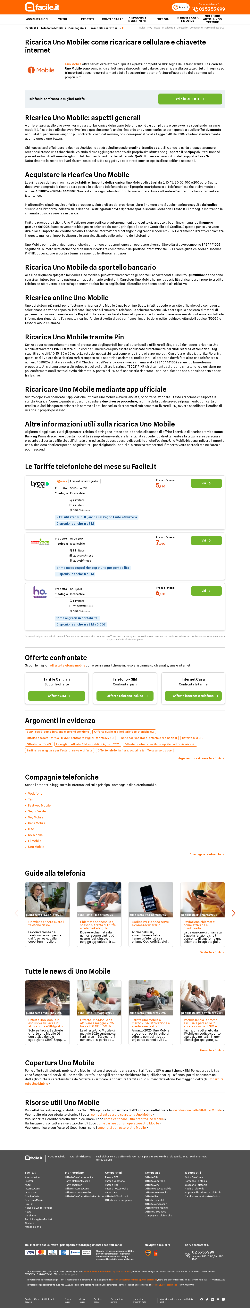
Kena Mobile (36, 823)
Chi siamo (30, 1215)
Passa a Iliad (112, 1184)
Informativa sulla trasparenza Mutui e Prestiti (176, 1300)
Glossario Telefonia (196, 1184)
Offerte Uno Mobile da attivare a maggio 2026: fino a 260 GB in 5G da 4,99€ (97, 1024)
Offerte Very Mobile (156, 1204)
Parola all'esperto (214, 27)
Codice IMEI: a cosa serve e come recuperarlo (150, 923)
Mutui (62, 19)
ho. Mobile (35, 835)
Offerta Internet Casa (77, 1188)
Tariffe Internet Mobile (77, 1181)
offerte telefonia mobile (67, 665)
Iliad (31, 829)
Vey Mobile (35, 817)
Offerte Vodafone (155, 1181)
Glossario (182, 27)
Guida (142, 27)
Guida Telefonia (194, 1177)
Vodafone (35, 793)
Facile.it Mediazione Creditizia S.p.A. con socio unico (134, 1280)
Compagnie (76, 28)
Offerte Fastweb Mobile (158, 1188)
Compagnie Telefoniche (158, 1215)
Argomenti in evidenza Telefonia (203, 1192)
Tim (31, 799)
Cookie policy (82, 1300)
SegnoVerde (37, 811)
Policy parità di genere (117, 1300)
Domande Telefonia (196, 1181)
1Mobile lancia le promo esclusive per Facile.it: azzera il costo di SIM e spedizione (201, 1024)
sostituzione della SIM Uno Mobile (196, 1110)
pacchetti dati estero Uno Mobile (121, 1128)
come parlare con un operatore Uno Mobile (128, 1123)
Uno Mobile (73, 64)
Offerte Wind (152, 1184)
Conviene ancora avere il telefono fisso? (46, 923)
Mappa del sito (33, 1226)
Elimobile (34, 841)
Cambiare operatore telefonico (202, 1196)
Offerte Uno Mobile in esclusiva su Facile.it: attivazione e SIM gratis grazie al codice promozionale (45, 1026)
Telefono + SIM (125, 679)
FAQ (149, 27)
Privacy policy (67, 1300)
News (157, 27)
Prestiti (87, 19)
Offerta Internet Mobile (78, 1192)
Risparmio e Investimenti (138, 19)
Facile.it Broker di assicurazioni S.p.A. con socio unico (107, 1271)
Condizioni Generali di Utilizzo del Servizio (40, 1300)
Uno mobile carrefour (102, 28)
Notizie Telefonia (194, 1188)
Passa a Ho (111, 1192)
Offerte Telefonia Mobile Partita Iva (84, 1196)
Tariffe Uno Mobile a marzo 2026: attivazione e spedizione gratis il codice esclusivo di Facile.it (151, 1026)
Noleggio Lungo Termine (38, 1207)
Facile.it (30, 28)
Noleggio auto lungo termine (212, 19)
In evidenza (168, 27)
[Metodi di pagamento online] (58, 1252)
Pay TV (28, 1204)
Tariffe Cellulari (56, 679)
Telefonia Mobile (52, 28)
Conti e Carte (112, 19)
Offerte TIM (151, 1177)
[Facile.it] (42, 10)
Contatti (29, 1223)
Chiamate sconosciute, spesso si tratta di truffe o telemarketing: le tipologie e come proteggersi (98, 928)
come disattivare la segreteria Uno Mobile (121, 1114)
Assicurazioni (37, 19)
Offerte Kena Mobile (156, 1207)
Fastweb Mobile (39, 805)
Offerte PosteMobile (156, 1192)
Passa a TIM (111, 1177)
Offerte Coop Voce (155, 1211)
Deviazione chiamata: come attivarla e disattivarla (199, 925)
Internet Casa (193, 679)
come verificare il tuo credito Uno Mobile (134, 1119)
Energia (162, 19)
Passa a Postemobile (116, 1188)
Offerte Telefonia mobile (79, 1177)
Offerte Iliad (152, 1196)
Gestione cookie (98, 1300)
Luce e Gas (31, 1192)
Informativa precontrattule (139, 1300)
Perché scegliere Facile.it (39, 1219)
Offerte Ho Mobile (155, 1200)
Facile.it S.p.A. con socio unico (164, 1285)
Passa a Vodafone (115, 1181)
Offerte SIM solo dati (116, 1196)
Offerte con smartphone (119, 1200)
